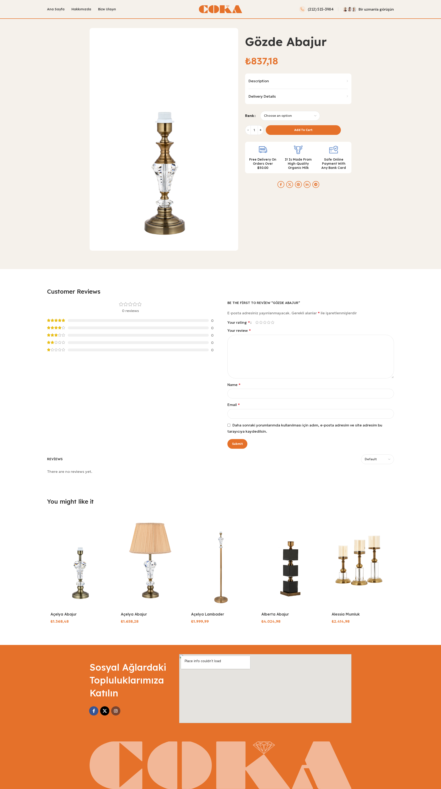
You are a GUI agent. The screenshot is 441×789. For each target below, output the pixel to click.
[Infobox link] (316, 9)
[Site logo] (220, 8)
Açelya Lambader (207, 614)
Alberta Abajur (275, 614)
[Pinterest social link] (298, 184)
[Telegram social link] (315, 184)
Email (233, 404)
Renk (249, 115)
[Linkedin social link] (307, 184)
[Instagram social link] (115, 710)
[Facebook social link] (280, 184)
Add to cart (303, 130)
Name (233, 384)
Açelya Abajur (64, 614)
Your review (239, 330)
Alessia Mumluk (346, 614)
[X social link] (289, 184)
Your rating (238, 322)
